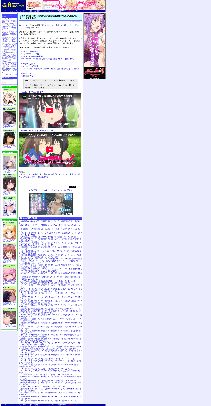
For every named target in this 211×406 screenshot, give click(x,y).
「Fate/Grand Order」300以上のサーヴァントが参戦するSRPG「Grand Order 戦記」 (47, 375)
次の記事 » (68, 190)
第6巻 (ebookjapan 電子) (30, 54)
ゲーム (44, 11)
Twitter (78, 11)
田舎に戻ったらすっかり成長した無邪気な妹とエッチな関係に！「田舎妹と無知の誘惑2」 (9, 20)
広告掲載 (71, 11)
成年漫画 (37, 11)
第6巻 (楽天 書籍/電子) (29, 51)
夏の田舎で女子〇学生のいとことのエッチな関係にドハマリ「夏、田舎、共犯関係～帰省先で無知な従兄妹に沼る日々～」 (9, 65)
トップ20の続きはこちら (11, 74)
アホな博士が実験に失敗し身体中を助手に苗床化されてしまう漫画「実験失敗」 (46, 283)
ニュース (11, 11)
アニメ (25, 11)
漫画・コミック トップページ (50, 190)
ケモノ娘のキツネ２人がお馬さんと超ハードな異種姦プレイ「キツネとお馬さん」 (46, 369)
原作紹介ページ (27, 73)
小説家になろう (27, 76)
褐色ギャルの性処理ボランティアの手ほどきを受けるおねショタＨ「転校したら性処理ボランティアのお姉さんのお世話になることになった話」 (9, 26)
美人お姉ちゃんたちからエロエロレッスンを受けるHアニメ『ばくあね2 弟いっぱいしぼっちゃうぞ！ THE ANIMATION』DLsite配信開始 (9, 39)
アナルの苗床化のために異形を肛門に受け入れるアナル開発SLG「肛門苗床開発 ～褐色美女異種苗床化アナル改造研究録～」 (9, 33)
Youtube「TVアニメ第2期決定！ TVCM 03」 (38, 131)
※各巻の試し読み (28, 64)
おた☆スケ (51, 11)
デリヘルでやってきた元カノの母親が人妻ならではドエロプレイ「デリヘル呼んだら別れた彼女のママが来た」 (9, 44)
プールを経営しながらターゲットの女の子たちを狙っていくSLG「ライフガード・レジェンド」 (9, 49)
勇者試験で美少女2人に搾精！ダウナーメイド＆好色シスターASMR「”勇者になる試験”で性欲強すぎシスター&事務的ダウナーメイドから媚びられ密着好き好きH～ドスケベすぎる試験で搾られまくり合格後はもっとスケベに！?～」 (50, 261)
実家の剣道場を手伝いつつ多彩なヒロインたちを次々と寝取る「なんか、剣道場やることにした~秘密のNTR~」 (9, 54)
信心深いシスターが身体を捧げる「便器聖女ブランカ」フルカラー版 (42, 387)
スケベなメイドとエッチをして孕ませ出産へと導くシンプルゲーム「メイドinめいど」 (48, 359)
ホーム (4, 11)
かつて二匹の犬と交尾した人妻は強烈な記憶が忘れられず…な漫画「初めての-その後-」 (48, 281)
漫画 (30, 11)
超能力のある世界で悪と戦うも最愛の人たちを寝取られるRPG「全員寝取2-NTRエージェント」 (51, 309)
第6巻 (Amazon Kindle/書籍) (32, 56)
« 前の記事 (33, 190)
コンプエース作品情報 (29, 66)
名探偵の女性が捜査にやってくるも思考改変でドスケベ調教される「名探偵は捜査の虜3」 (49, 381)
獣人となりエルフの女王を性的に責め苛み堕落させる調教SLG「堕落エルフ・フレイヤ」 (49, 401)
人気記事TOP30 (61, 11)
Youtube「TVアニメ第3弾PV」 (33, 92)
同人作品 (18, 11)
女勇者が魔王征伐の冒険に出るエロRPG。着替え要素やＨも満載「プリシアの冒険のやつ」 (49, 237)
